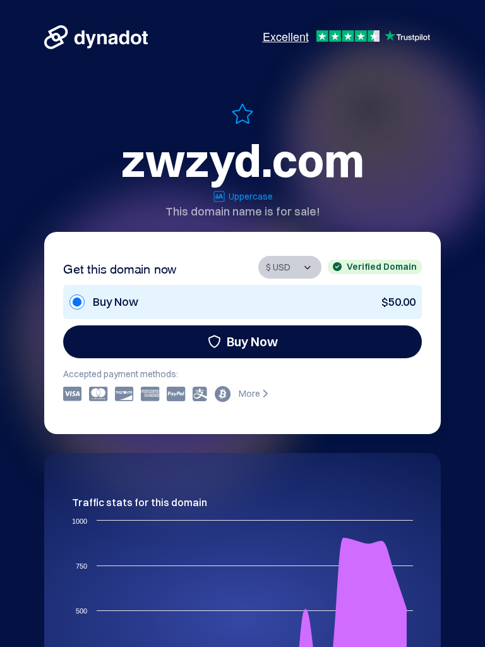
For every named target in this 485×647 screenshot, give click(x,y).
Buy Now (252, 341)
